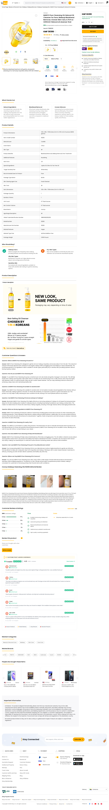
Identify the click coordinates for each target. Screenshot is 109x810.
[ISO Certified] (17, 791)
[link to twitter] (25, 52)
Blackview (74, 682)
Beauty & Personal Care (15, 7)
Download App (24, 757)
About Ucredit (24, 770)
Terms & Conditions (42, 804)
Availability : (47, 40)
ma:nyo (45, 13)
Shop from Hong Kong (39, 799)
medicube (43, 655)
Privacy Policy (53, 804)
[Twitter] (98, 804)
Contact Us (5, 759)
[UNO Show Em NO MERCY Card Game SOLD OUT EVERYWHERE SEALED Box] (30, 676)
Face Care (40, 642)
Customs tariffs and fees (9, 773)
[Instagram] (92, 804)
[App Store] (78, 760)
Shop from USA (6, 799)
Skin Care (31, 642)
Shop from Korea (51, 799)
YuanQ (51, 655)
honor (17, 682)
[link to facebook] (20, 52)
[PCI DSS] (5, 791)
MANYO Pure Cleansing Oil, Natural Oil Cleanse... (63, 7)
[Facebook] (90, 804)
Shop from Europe (86, 799)
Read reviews (70, 561)
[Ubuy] (4, 3)
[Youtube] (95, 804)
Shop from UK (15, 799)
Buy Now (65, 85)
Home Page (5, 7)
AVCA (4, 655)
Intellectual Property (8, 765)
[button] (79, 3)
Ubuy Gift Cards (24, 773)
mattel (36, 682)
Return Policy (23, 765)
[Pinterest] (101, 804)
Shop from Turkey (74, 799)
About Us (4, 757)
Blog (21, 776)
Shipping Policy (6, 776)
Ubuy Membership (7, 781)
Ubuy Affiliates (24, 778)
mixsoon (67, 655)
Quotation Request (7, 762)
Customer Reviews (25, 762)
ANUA (35, 655)
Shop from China (63, 799)
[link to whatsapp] (16, 52)
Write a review (7, 550)
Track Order (5, 770)
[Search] (69, 3)
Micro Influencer (6, 778)
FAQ (21, 767)
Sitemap (4, 767)
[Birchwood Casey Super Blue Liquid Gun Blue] (50, 676)
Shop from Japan (26, 799)
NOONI (59, 655)
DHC (28, 655)
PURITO (12, 655)
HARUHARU (21, 655)
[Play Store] (78, 764)
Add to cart (93, 27)
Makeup (24, 7)
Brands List (23, 759)
